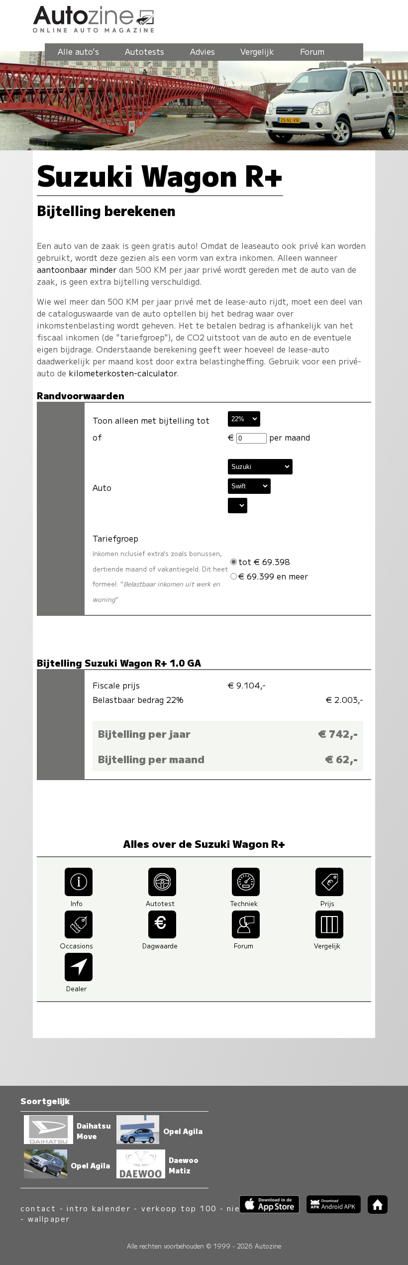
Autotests (144, 51)
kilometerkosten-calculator (123, 373)
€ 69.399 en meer (273, 576)
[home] (374, 1210)
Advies (202, 51)
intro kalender (98, 1208)
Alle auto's (78, 51)
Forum (312, 51)
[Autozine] (204, 17)
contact (38, 1208)
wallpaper (49, 1218)
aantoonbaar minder (76, 269)
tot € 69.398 (264, 562)
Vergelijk (257, 51)
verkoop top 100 (179, 1208)
